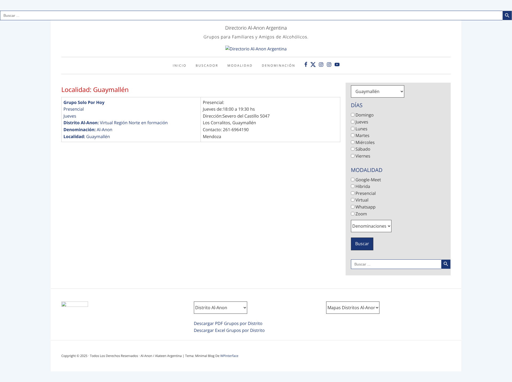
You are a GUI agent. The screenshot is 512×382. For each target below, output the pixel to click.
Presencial (73, 109)
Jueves (69, 116)
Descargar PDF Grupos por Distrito (228, 323)
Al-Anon (105, 129)
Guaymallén (98, 136)
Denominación (278, 65)
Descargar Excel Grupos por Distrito (229, 330)
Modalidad (240, 65)
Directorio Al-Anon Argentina (256, 28)
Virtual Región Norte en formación (134, 123)
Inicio (180, 65)
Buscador (207, 65)
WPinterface (229, 355)
